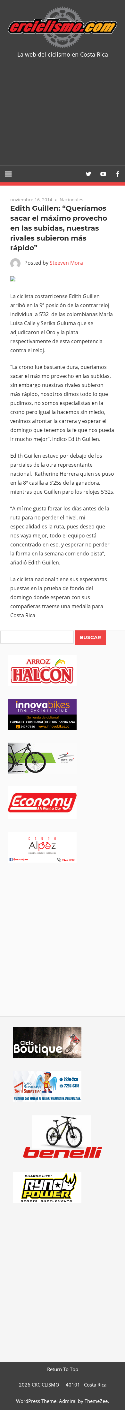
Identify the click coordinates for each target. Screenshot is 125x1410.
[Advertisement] (62, 116)
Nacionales (71, 200)
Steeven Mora (66, 262)
